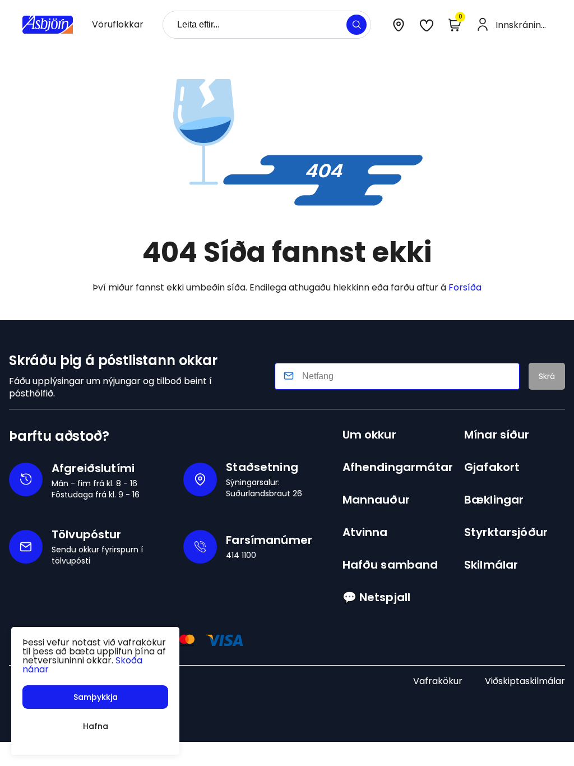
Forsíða (465, 287)
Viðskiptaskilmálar (525, 681)
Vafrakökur (437, 681)
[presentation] (117, 25)
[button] (356, 25)
